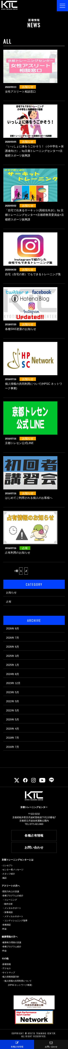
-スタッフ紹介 (8, 874)
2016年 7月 (12, 746)
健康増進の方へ (10, 936)
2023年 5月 (12, 692)
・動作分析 (7, 904)
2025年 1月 (12, 664)
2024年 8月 (12, 674)
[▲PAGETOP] (61, 1034)
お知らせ (11, 592)
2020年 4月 (12, 728)
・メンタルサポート (11, 908)
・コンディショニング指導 (14, 920)
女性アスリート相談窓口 (20, 91)
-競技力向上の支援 (10, 891)
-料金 (4, 929)
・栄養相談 (7, 912)
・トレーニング (9, 900)
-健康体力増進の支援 (11, 942)
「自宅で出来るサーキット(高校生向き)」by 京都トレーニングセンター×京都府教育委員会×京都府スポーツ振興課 (34, 215)
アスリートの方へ (11, 885)
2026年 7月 (12, 637)
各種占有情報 (34, 835)
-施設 (4, 878)
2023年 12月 (13, 683)
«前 (16, 570)
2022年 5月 (12, 710)
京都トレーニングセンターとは (17, 859)
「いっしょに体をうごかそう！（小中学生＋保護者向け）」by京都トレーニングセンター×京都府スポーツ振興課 (34, 151)
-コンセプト (7, 865)
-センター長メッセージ (12, 869)
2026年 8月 (12, 628)
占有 (8, 601)
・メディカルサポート (12, 916)
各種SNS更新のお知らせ (20, 329)
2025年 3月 (12, 655)
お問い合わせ (34, 847)
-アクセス (6, 968)
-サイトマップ (8, 972)
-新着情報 (6, 964)
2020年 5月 (12, 719)
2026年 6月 (12, 646)
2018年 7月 (12, 737)
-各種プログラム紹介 (11, 946)
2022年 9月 (12, 701)
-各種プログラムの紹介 (12, 895)
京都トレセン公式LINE (19, 443)
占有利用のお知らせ (17, 552)
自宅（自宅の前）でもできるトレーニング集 (33, 274)
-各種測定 (6, 925)
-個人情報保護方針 (10, 977)
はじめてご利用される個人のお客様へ (28, 497)
